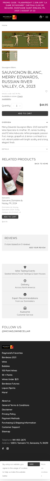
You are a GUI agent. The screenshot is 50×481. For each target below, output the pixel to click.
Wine (4, 361)
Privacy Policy (9, 414)
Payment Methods (11, 418)
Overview (6, 122)
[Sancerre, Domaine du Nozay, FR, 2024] (12, 181)
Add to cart (25, 113)
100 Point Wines (9, 370)
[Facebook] (3, 448)
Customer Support (11, 427)
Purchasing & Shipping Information (19, 422)
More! (5, 392)
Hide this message (34, 464)
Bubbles (6, 366)
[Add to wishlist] (46, 91)
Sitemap (6, 431)
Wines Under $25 (10, 379)
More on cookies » (44, 470)
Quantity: (6, 105)
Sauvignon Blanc (9, 67)
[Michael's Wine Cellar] (7, 347)
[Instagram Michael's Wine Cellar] (8, 448)
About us (6, 401)
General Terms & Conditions (15, 405)
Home (4, 25)
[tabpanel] (25, 40)
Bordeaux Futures (10, 383)
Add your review (37, 248)
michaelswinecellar (16, 331)
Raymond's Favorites (12, 353)
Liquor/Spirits (8, 388)
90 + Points (7, 375)
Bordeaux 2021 (9, 357)
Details (5, 149)
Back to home (41, 164)
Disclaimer (7, 409)
